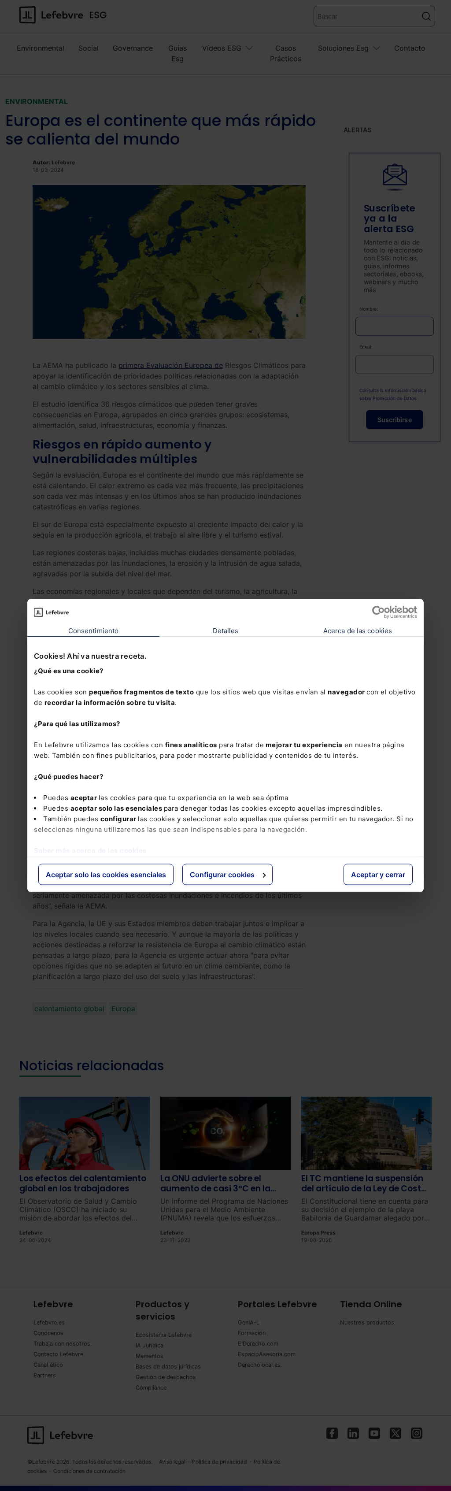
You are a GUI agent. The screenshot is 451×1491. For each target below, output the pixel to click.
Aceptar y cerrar (378, 874)
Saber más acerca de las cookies (90, 850)
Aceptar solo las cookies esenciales (106, 874)
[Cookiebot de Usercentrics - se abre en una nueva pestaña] (378, 612)
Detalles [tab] (226, 631)
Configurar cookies (222, 874)
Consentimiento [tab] (93, 631)
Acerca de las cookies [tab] (357, 631)
